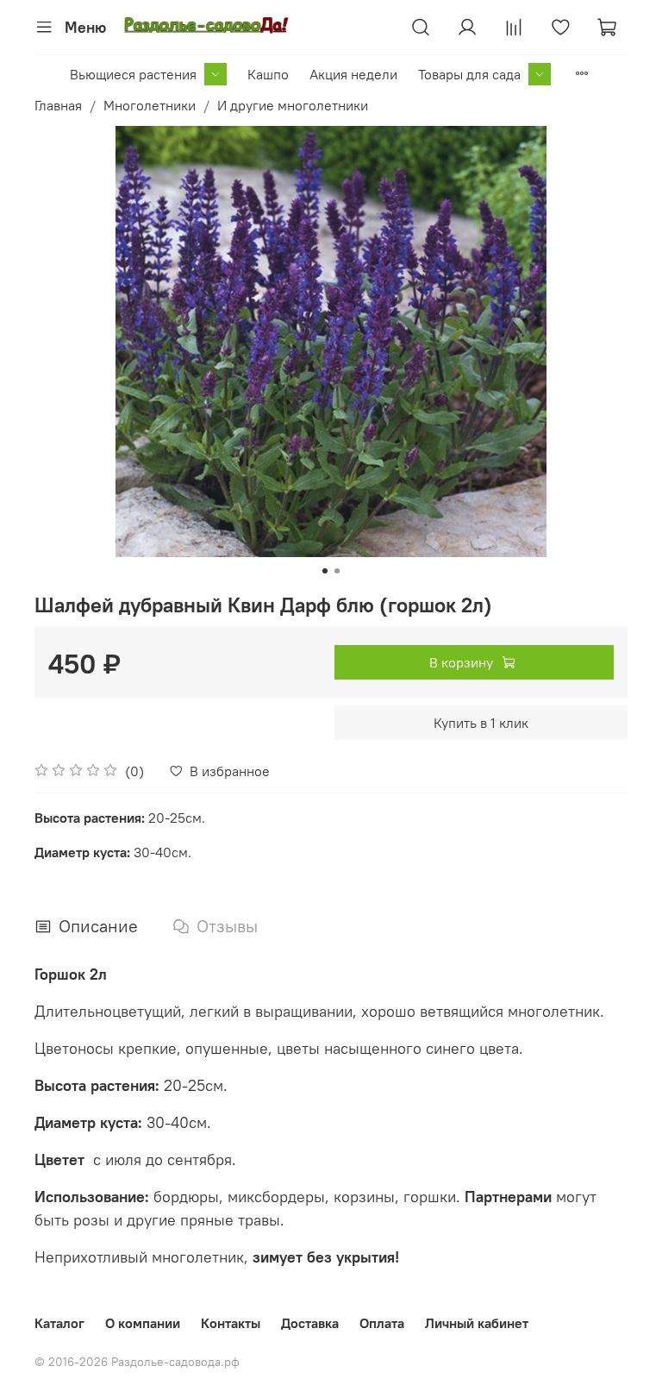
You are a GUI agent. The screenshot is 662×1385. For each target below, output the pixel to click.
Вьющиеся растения (133, 74)
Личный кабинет (476, 1323)
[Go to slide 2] (337, 570)
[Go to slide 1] (325, 570)
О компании (142, 1323)
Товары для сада (469, 74)
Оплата (381, 1323)
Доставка (310, 1323)
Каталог (59, 1323)
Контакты (230, 1323)
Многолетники (149, 105)
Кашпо (268, 74)
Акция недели (353, 74)
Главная (58, 105)
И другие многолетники (292, 105)
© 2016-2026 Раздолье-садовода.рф (137, 1361)
